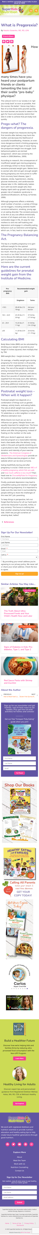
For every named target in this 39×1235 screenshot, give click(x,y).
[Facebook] (8, 1144)
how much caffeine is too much (18, 473)
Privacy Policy (29, 1223)
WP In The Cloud (25, 1232)
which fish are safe (26, 470)
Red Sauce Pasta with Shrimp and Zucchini (18, 681)
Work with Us (19, 1164)
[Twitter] (14, 1144)
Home (7, 1223)
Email (3, 548)
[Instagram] (32, 1144)
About (19, 1157)
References (9, 522)
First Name (5, 536)
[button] (31, 10)
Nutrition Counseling (19, 1167)
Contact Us (19, 1170)
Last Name (5, 542)
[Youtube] (20, 1144)
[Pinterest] (26, 1144)
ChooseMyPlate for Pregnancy (24, 475)
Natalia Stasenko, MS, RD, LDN (16, 30)
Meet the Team (19, 1160)
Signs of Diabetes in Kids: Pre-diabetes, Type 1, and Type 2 (18, 648)
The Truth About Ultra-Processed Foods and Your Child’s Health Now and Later (18, 613)
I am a (4, 555)
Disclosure (20, 1225)
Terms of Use (16, 1223)
